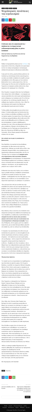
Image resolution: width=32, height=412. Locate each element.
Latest (7, 6)
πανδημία (25, 64)
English (17, 407)
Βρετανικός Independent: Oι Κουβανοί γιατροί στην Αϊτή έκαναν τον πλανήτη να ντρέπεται (23, 389)
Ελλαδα (10, 8)
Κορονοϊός (8, 370)
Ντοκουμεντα (11, 407)
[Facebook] (3, 20)
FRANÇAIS (22, 407)
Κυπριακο (5, 407)
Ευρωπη (10, 405)
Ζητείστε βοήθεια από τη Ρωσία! (8, 387)
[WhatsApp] (13, 20)
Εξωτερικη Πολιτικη (18, 405)
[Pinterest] (10, 20)
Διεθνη (7, 8)
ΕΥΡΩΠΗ (14, 8)
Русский (28, 407)
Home (3, 6)
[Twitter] (6, 20)
